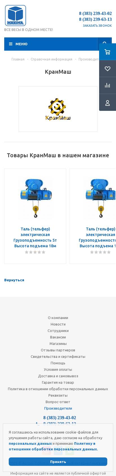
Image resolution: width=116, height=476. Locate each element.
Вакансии (58, 337)
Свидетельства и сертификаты (58, 356)
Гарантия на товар (58, 382)
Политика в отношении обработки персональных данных (58, 389)
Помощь (58, 363)
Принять (58, 462)
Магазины (58, 343)
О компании (58, 318)
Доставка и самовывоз (58, 376)
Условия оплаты (58, 369)
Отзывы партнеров (58, 350)
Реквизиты (58, 395)
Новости (58, 324)
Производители (58, 408)
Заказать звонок (97, 25)
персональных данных (30, 443)
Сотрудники (58, 331)
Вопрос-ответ (58, 402)
